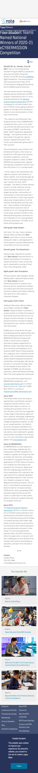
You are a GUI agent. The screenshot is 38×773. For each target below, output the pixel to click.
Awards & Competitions (9, 729)
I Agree (19, 766)
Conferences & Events (9, 710)
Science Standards (8, 721)
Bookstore (5, 706)
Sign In (23, 21)
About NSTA (23, 706)
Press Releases (24, 731)
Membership (6, 717)
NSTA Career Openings (26, 720)
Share (31, 61)
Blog (3, 725)
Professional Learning (9, 714)
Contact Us (22, 710)
